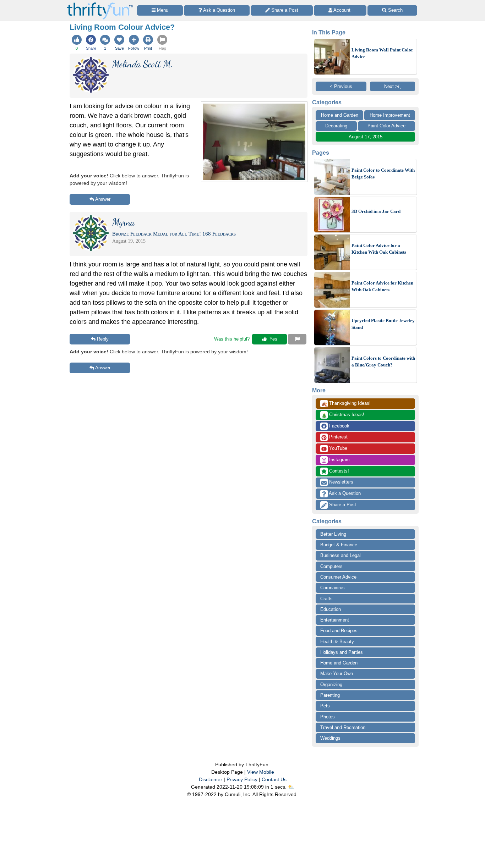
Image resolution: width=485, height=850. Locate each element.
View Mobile (260, 772)
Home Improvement (390, 115)
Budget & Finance (338, 544)
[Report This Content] (297, 339)
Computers (331, 566)
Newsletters (340, 482)
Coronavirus (332, 587)
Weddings (330, 738)
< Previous (341, 86)
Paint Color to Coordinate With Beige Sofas (383, 173)
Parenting (330, 695)
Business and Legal (340, 555)
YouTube (337, 448)
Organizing (331, 684)
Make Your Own (336, 673)
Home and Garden (339, 115)
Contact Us (274, 779)
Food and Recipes (339, 630)
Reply (103, 339)
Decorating (336, 125)
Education (330, 609)
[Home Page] (100, 4)
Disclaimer (210, 779)
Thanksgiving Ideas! (346, 404)
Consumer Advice (338, 577)
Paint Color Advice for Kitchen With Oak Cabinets (382, 286)
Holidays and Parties (341, 652)
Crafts (326, 598)
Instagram (339, 459)
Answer (102, 199)
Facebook (338, 426)
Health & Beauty (337, 641)
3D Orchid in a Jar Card (376, 211)
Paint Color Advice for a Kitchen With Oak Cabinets (379, 249)
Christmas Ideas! (342, 415)
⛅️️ (291, 787)
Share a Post (342, 504)
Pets (325, 705)
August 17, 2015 (365, 136)
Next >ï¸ (392, 86)
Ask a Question (344, 493)
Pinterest (338, 437)
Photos (327, 716)
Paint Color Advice (386, 125)
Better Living (333, 534)
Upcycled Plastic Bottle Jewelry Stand (383, 324)
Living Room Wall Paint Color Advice (382, 53)
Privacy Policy (242, 779)
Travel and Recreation (342, 727)
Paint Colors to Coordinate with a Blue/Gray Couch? (383, 361)
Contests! (338, 471)
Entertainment (334, 620)
